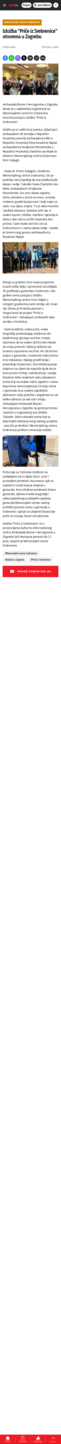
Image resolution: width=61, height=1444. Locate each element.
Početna (8, 1441)
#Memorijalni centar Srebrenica (21, 553)
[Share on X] (24, 58)
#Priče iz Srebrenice (40, 559)
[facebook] (5, 58)
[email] (30, 58)
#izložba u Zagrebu (14, 559)
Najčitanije (38, 1441)
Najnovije (23, 1441)
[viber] (18, 58)
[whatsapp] (11, 58)
